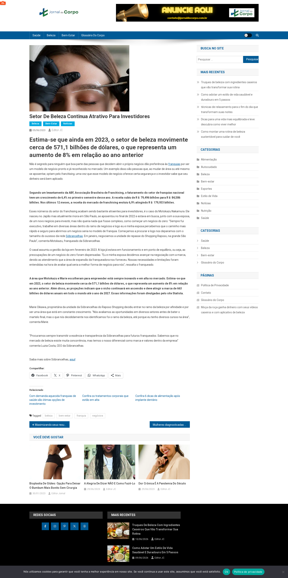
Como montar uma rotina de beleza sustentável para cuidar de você (223, 134)
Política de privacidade (248, 571)
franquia (81, 415)
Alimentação (209, 159)
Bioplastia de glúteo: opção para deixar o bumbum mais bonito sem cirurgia (55, 485)
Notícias (67, 123)
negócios (97, 415)
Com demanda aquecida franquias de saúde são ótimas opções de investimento (52, 399)
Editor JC (57, 130)
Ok (226, 571)
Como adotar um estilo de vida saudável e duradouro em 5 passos (227, 97)
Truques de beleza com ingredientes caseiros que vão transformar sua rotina (229, 85)
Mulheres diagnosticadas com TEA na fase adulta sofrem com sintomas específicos (171, 424)
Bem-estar (68, 35)
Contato (206, 292)
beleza (49, 415)
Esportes (206, 188)
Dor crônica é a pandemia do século (162, 483)
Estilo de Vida (209, 196)
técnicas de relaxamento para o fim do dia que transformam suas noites (229, 109)
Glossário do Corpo (93, 35)
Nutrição (206, 210)
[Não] (283, 572)
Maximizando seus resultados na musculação (52, 424)
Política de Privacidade (215, 285)
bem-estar (64, 415)
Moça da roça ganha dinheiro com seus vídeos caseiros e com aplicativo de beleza (229, 310)
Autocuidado (209, 167)
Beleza (51, 35)
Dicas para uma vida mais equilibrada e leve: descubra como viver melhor (228, 122)
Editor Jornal (58, 493)
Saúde (37, 35)
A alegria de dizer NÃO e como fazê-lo (109, 483)
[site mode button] (248, 35)
